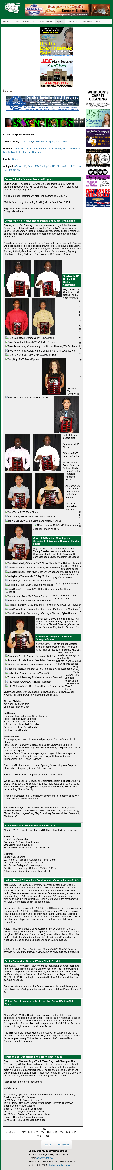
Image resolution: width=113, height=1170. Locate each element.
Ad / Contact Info (63, 1145)
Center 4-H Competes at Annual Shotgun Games (54, 638)
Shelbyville (61, 141)
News (16, 21)
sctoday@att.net (44, 1158)
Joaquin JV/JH (45, 148)
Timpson (36, 152)
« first (43, 1128)
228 (30, 1132)
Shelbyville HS (47, 166)
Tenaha (27, 152)
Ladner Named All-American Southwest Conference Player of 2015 (42, 880)
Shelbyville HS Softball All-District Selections (71, 280)
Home (6, 21)
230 (43, 1132)
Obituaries (72, 21)
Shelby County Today (59, 1165)
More (98, 21)
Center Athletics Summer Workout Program (29, 179)
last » (48, 1135)
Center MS (38, 141)
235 (74, 1132)
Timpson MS (13, 169)
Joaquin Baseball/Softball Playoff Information (30, 825)
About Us (47, 1145)
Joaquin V (31, 148)
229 (36, 1132)
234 (68, 1132)
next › (40, 1135)
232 (55, 1132)
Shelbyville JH (14, 152)
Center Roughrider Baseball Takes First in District (32, 961)
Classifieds (87, 21)
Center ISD (19, 148)
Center (15, 159)
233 (62, 1132)
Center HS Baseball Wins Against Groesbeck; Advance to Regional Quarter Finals (56, 540)
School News (46, 21)
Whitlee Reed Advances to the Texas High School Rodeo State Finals (39, 1002)
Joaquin (50, 141)
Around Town (29, 21)
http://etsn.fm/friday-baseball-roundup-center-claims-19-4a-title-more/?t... (42, 990)
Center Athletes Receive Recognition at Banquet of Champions (40, 220)
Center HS (26, 141)
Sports (60, 21)
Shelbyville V (61, 148)
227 (24, 1132)
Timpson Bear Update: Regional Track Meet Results (33, 1056)
